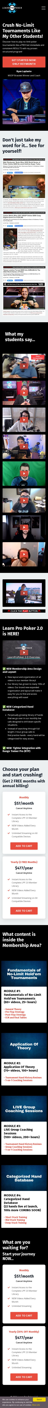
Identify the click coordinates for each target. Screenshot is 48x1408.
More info (36, 1405)
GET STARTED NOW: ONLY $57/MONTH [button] (24, 62)
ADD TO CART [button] (24, 846)
